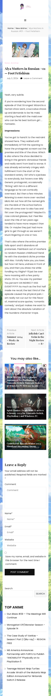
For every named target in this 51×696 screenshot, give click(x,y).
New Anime (12, 63)
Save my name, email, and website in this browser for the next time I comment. (25, 560)
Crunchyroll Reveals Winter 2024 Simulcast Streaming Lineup (24, 445)
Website (9, 539)
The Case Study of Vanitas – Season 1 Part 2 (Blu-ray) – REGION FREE (26, 639)
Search (9, 588)
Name (8, 513)
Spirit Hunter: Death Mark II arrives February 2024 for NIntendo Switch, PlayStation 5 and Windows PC (25, 413)
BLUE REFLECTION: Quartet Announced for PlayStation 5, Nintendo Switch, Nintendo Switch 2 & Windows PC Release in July (25, 381)
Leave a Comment (33, 78)
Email (8, 526)
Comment (10, 484)
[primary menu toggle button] (25, 20)
